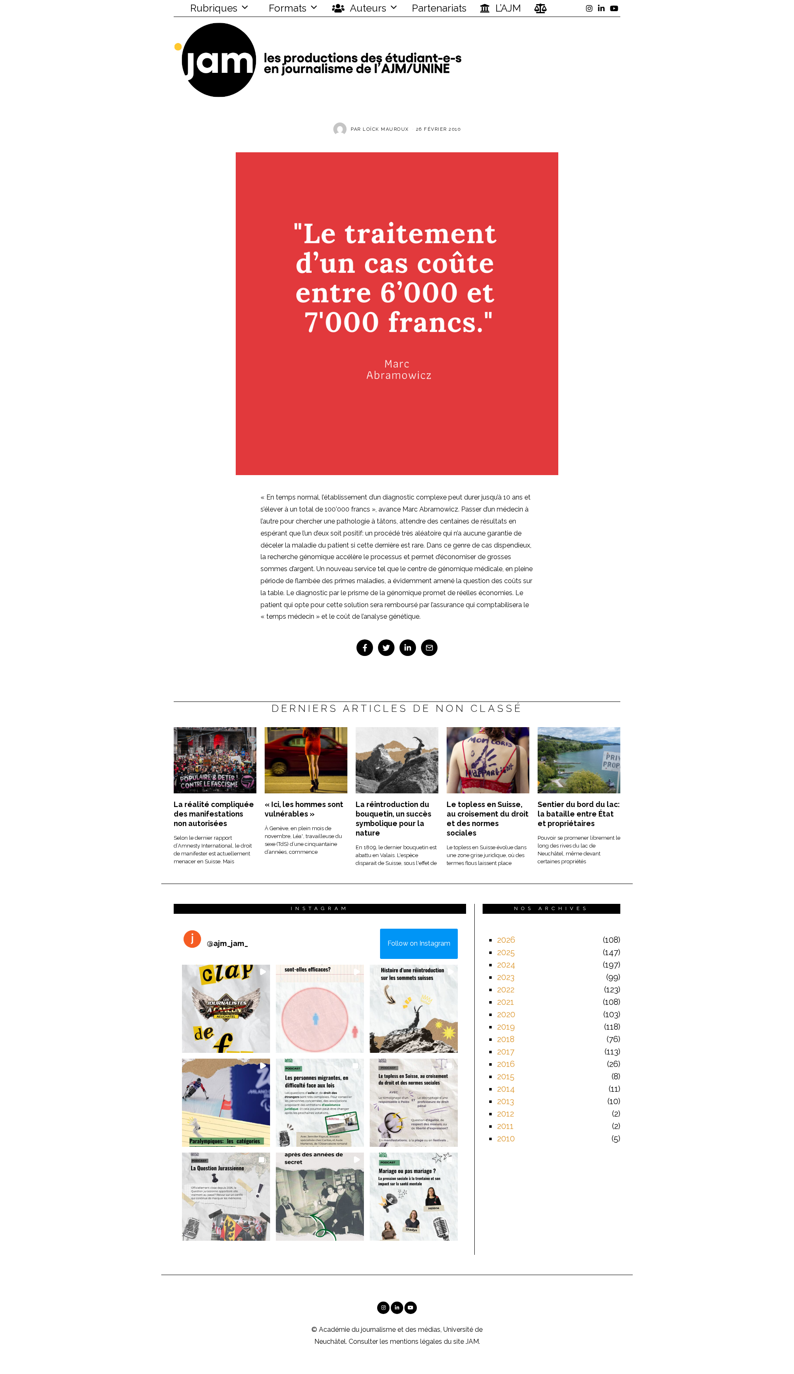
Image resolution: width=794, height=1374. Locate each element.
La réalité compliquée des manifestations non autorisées (214, 814)
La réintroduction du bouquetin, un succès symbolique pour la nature (393, 818)
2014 (506, 1089)
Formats (286, 8)
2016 (506, 1064)
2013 (505, 1101)
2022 (505, 989)
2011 (505, 1126)
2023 (505, 977)
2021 (505, 1002)
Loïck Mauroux (386, 129)
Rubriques (212, 8)
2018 (505, 1039)
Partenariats (439, 8)
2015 (505, 1076)
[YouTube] (614, 8)
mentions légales (416, 1341)
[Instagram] (589, 8)
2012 (505, 1114)
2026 (506, 940)
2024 (506, 965)
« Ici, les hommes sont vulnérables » (304, 809)
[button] (226, 1009)
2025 (506, 952)
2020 (506, 1014)
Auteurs (367, 8)
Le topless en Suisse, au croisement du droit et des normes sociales (488, 818)
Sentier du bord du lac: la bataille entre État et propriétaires (579, 814)
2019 (506, 1027)
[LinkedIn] (601, 8)
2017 (505, 1052)
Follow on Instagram (418, 943)
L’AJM (507, 8)
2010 (506, 1138)
